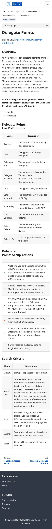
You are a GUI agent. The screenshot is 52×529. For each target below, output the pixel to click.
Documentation (9, 500)
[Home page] (4, 12)
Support (6, 508)
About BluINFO (9, 481)
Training (6, 504)
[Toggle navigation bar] (4, 4)
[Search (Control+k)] (47, 3)
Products (6, 485)
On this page (10, 25)
